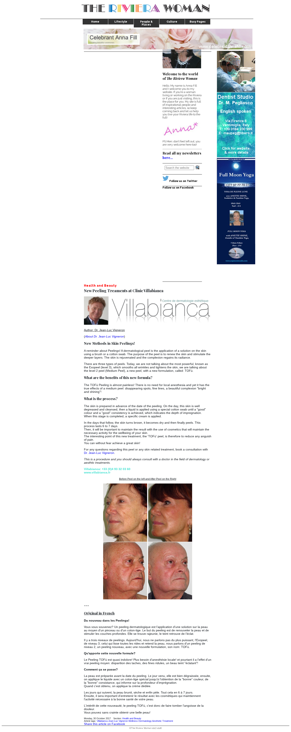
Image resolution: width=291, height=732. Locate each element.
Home (95, 21)
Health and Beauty (131, 718)
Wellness (133, 721)
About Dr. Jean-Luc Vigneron (104, 336)
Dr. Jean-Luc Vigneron (99, 453)
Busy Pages (198, 21)
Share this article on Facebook (104, 724)
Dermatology (145, 721)
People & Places (146, 23)
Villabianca (102, 721)
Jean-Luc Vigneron (118, 721)
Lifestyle (120, 21)
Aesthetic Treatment (162, 721)
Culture (172, 21)
